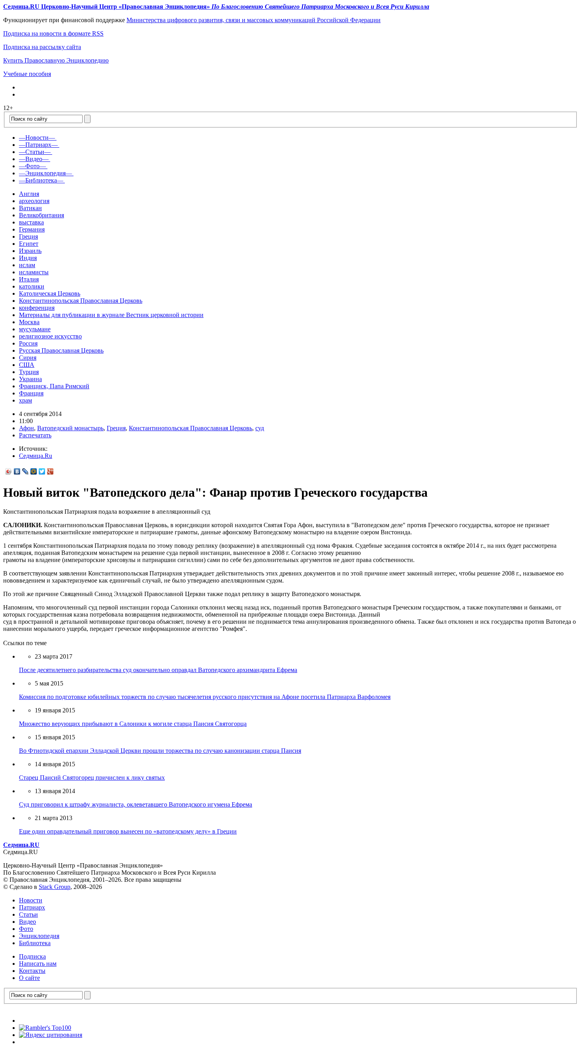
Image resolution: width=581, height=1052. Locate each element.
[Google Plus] (50, 471)
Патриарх (32, 907)
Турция (29, 371)
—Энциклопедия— (45, 173)
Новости (30, 900)
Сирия (27, 357)
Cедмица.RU (21, 844)
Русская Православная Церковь (61, 350)
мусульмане (35, 329)
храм (25, 400)
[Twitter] (42, 471)
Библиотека (35, 943)
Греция (28, 236)
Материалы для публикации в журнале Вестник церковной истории (111, 314)
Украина (30, 379)
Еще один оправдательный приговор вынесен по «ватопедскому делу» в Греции (128, 831)
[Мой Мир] (34, 471)
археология (34, 200)
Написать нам (38, 963)
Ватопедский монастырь (70, 428)
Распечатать (35, 435)
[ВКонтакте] (17, 471)
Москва (29, 322)
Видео (27, 921)
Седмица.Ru (35, 455)
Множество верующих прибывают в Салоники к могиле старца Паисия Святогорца (133, 723)
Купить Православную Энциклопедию (56, 60)
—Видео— (34, 159)
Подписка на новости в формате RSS (53, 33)
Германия (32, 229)
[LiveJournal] (25, 471)
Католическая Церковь (49, 293)
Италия (29, 279)
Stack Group (54, 886)
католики (31, 286)
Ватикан (30, 208)
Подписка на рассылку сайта (42, 47)
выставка (31, 222)
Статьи (28, 914)
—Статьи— (35, 151)
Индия (28, 257)
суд (259, 428)
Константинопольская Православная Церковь (80, 300)
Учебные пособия (27, 73)
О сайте (29, 977)
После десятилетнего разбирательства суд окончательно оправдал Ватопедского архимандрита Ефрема (158, 670)
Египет (28, 243)
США (26, 364)
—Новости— (37, 137)
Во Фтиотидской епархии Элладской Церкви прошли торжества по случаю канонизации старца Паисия (160, 750)
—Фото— (32, 166)
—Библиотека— (41, 180)
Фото (26, 928)
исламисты (34, 272)
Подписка (32, 956)
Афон (26, 428)
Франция (31, 393)
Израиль (30, 250)
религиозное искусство (50, 336)
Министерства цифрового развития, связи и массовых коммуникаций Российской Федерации (253, 20)
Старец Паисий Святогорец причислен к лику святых (92, 777)
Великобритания (41, 215)
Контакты (32, 970)
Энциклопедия (39, 935)
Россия (28, 343)
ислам (27, 265)
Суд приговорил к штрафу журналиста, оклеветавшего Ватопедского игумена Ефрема (135, 804)
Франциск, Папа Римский (54, 386)
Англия (29, 193)
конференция (37, 307)
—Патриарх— (38, 144)
